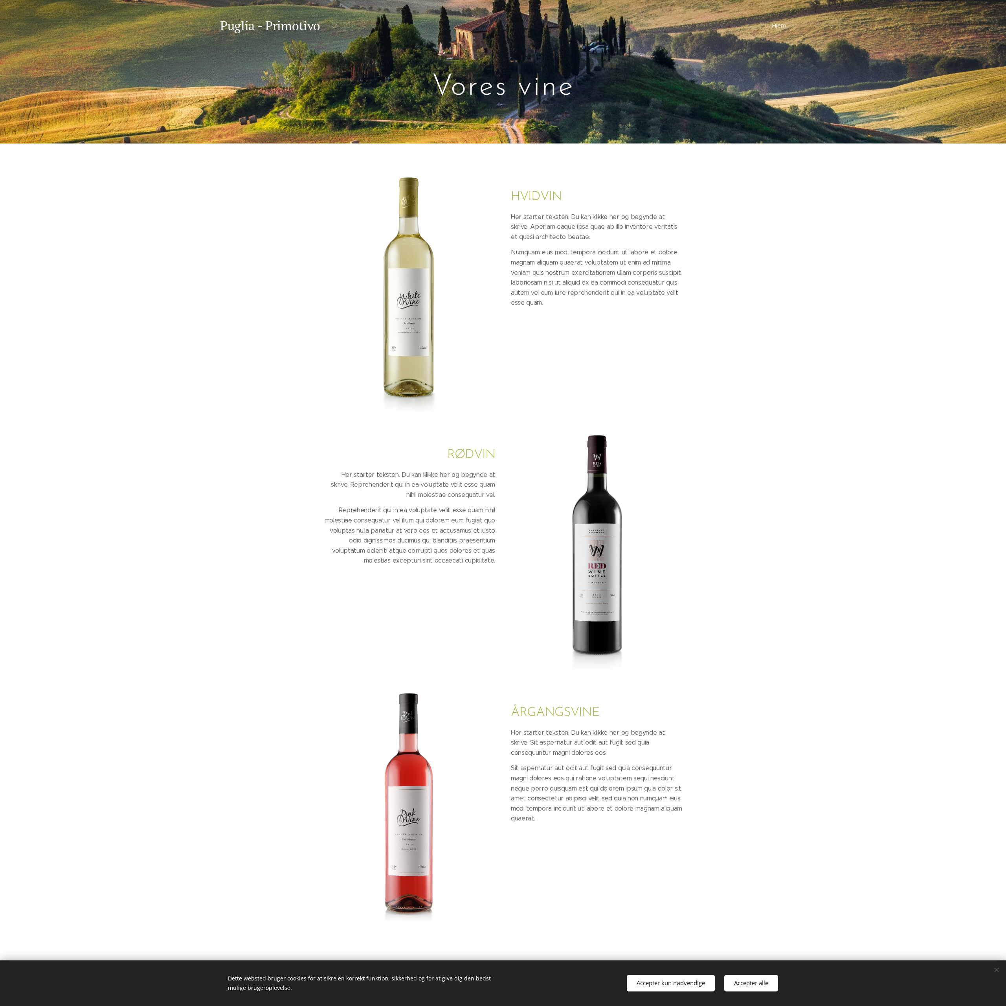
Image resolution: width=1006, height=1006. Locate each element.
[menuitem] (778, 25)
